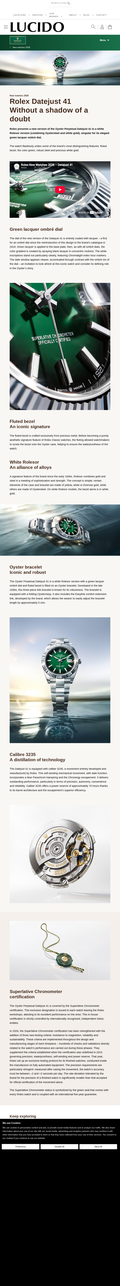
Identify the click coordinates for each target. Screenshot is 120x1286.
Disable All (59, 1146)
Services (37, 15)
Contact (101, 15)
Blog (87, 15)
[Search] (69, 3)
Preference (21, 1146)
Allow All (98, 1146)
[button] (6, 27)
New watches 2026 (21, 47)
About (73, 15)
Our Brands (53, 14)
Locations (19, 15)
